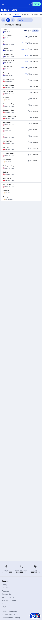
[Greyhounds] (8, 20)
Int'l (29, 20)
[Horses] (3, 20)
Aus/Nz (21, 20)
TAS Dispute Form (9, 600)
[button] (12, 31)
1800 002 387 (21, 572)
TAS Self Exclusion (9, 597)
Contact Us (6, 594)
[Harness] (13, 20)
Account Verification (10, 614)
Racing (4, 585)
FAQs (4, 607)
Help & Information (9, 611)
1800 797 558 (35, 572)
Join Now (6, 588)
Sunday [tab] (35, 14)
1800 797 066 (7, 572)
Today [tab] (16, 14)
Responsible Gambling (11, 618)
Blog (3, 604)
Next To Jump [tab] (6, 14)
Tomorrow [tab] (25, 14)
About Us (5, 591)
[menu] (3, 4)
